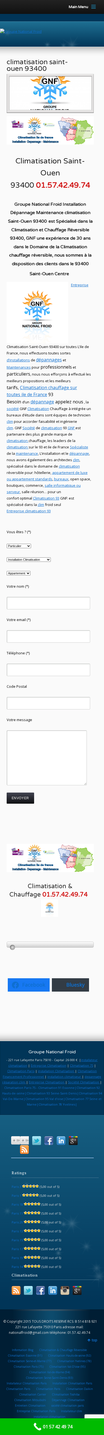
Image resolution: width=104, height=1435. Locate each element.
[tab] (50, 945)
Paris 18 (17, 1204)
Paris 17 (17, 1249)
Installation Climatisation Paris (72, 1383)
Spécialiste (79, 447)
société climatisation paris (67, 1405)
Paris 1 (16, 1195)
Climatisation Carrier (32, 1394)
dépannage (42, 402)
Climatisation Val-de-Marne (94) (49, 1372)
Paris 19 (17, 1258)
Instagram (64, 1290)
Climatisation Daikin (79, 1389)
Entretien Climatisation (30, 1405)
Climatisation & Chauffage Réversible (63, 1350)
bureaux (61, 478)
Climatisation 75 (81, 1065)
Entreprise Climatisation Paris (36, 1411)
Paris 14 (17, 1267)
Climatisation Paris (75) (29, 1367)
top (94, 1340)
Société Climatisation (84, 1082)
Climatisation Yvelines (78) (74, 1361)
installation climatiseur (64, 1076)
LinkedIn (61, 1140)
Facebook (48, 1140)
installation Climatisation (56, 1071)
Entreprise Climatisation (48, 1065)
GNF (71, 427)
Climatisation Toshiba (66, 1394)
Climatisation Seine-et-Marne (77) (29, 1361)
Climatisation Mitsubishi (30, 1400)
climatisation (51, 427)
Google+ (73, 1140)
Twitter (36, 1140)
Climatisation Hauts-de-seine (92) (69, 1355)
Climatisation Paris (20, 1071)
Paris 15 (17, 1240)
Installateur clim (71, 1411)
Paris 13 (17, 1231)
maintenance (27, 453)
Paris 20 (17, 1222)
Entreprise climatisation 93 (29, 510)
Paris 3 (16, 1187)
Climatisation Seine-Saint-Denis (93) (49, 1378)
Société (28, 427)
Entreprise (79, 284)
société (13, 408)
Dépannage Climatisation (68, 1400)
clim (10, 427)
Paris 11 (17, 1213)
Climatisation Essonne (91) (25, 1355)
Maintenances (19, 367)
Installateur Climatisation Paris (27, 1383)
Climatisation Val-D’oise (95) (67, 1367)
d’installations (18, 360)
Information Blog (22, 1350)
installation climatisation (49, 1417)
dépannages (49, 360)
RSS (24, 1149)
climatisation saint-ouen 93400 (37, 65)
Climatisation (34, 387)
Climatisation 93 (46, 498)
